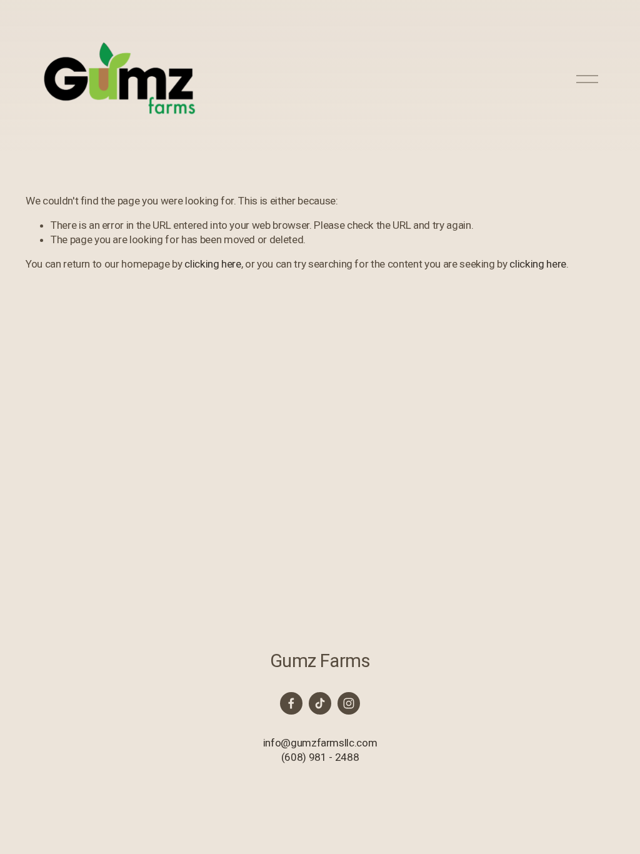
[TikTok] (320, 703)
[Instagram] (349, 703)
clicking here (212, 264)
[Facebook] (291, 703)
